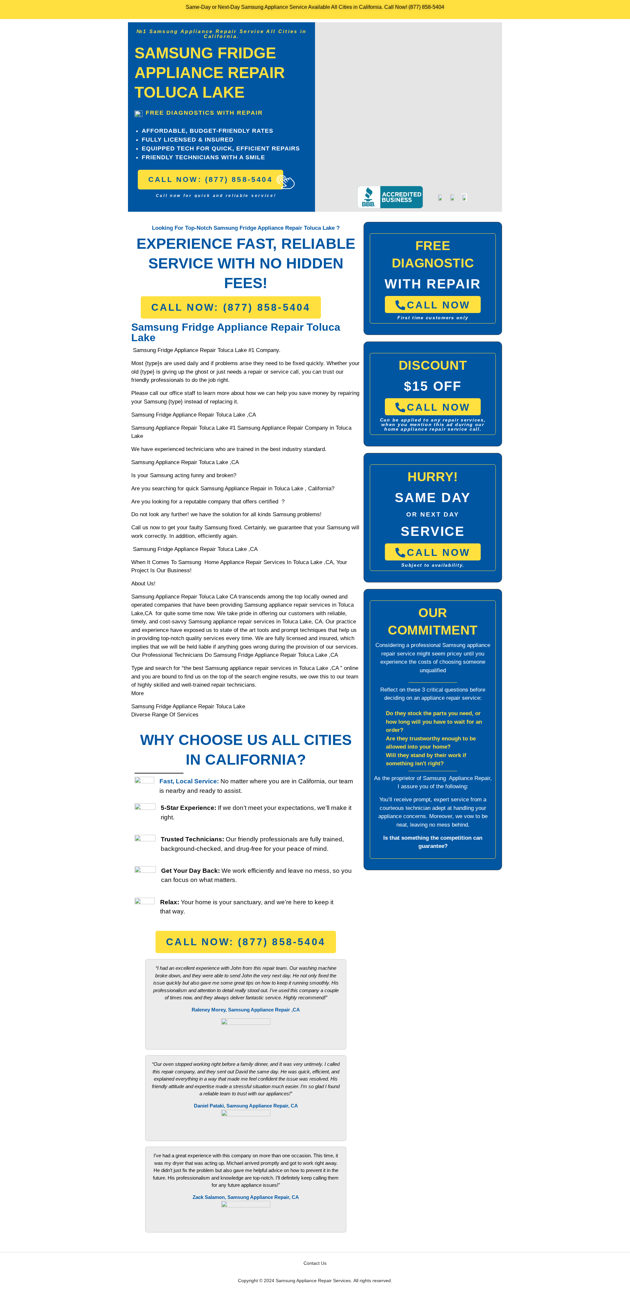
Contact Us (315, 1263)
